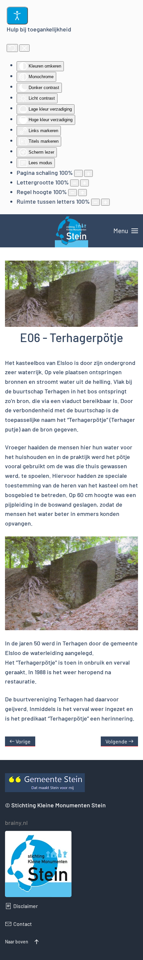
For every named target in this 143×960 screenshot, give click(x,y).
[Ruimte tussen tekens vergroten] (105, 202)
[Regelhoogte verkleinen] (72, 192)
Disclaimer (25, 906)
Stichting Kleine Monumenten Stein (58, 805)
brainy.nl (16, 822)
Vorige (23, 741)
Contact (22, 924)
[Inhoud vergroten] (88, 173)
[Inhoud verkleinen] (78, 173)
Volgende (116, 741)
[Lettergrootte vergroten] (84, 182)
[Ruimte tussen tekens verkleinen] (95, 202)
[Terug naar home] (71, 230)
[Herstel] (12, 48)
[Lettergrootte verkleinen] (74, 182)
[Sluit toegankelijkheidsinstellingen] (24, 48)
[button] (125, 230)
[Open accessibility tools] (17, 16)
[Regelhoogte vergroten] (82, 192)
